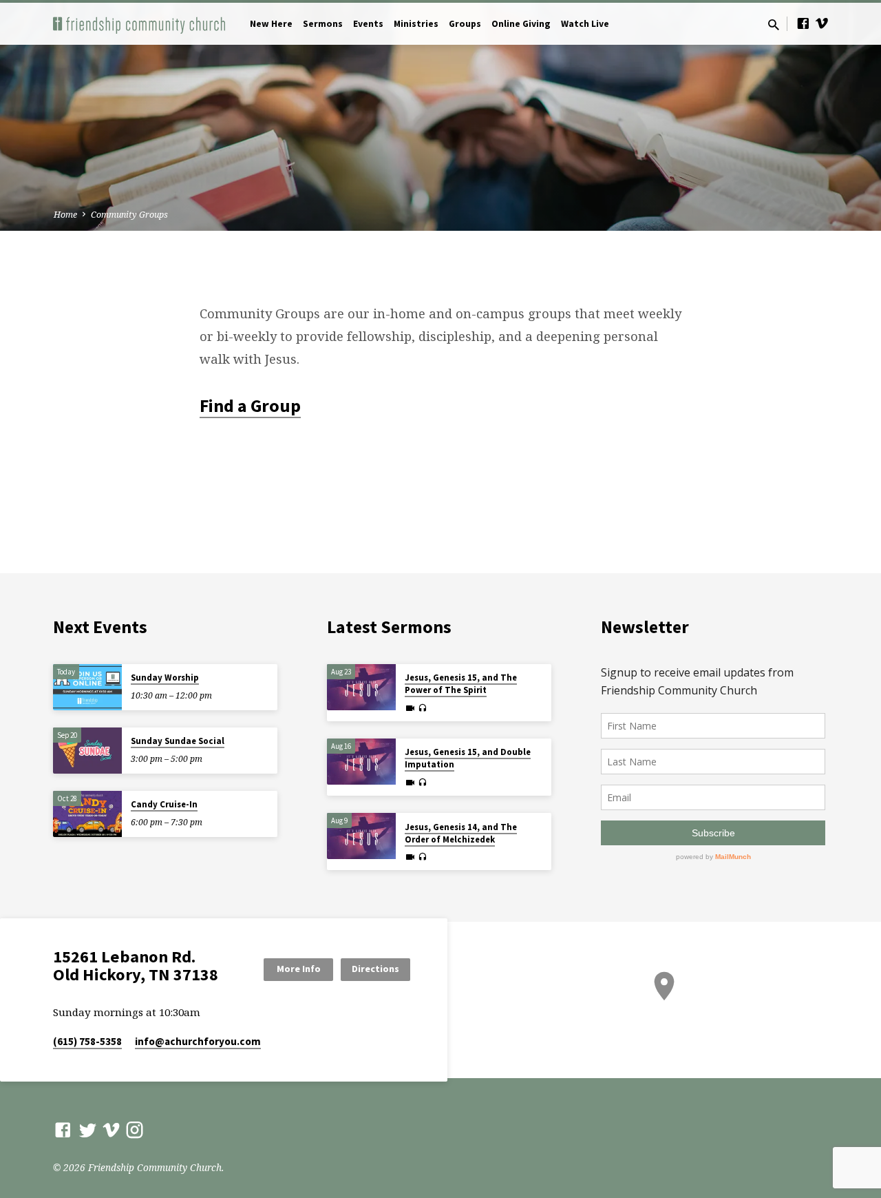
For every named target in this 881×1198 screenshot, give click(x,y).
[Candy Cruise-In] (87, 814)
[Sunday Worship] (87, 687)
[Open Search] (773, 24)
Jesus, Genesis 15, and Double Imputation (468, 758)
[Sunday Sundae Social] (87, 750)
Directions (375, 968)
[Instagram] (135, 1129)
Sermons (323, 24)
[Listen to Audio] (422, 708)
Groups (465, 24)
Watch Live (585, 24)
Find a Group (250, 406)
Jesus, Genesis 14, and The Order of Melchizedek (461, 833)
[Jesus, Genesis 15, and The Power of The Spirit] (361, 687)
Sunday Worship (165, 677)
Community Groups (129, 214)
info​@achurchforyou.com (198, 1041)
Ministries (416, 24)
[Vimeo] (821, 23)
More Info (299, 968)
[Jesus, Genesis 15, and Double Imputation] (361, 762)
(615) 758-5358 (87, 1041)
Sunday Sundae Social (177, 741)
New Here (271, 24)
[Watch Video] (410, 708)
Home (65, 214)
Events (368, 24)
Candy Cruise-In (164, 804)
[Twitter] (88, 1129)
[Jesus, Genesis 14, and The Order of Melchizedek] (361, 836)
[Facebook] (803, 23)
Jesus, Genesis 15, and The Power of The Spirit (461, 684)
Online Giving (521, 24)
